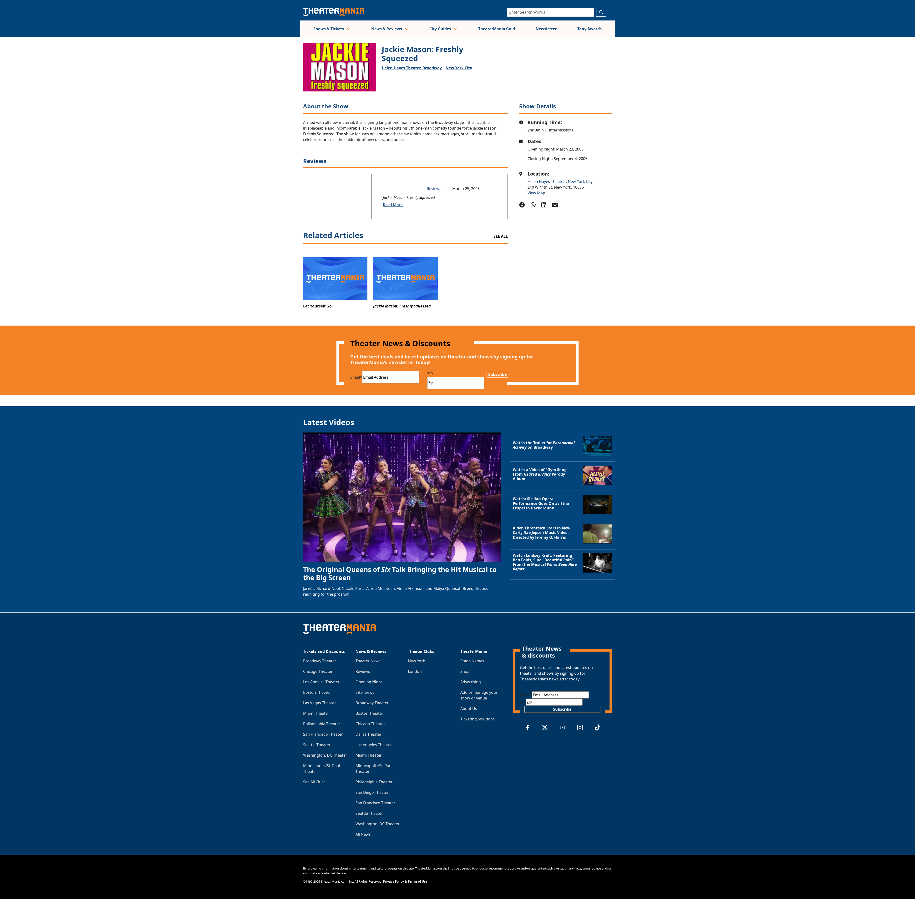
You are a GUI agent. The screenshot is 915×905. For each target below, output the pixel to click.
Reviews (434, 188)
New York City (459, 67)
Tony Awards (589, 28)
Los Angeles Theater (321, 681)
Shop (465, 671)
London (415, 671)
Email (356, 377)
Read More (393, 204)
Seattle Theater (316, 744)
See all (500, 236)
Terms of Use (417, 881)
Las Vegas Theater (319, 702)
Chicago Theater (318, 671)
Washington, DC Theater (325, 755)
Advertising (470, 681)
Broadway (432, 67)
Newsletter (546, 28)
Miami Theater (316, 713)
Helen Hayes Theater (547, 181)
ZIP (430, 374)
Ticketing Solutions (477, 719)
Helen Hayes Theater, (402, 67)
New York (416, 661)
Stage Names (472, 661)
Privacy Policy (393, 881)
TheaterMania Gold (496, 28)
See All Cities (314, 781)
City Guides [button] (440, 28)
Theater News (368, 661)
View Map (536, 193)
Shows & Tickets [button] (329, 28)
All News (363, 834)
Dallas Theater (368, 734)
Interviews (365, 692)
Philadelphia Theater (321, 723)
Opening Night (369, 681)
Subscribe (497, 374)
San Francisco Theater (323, 734)
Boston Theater (317, 692)
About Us (468, 708)
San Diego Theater (372, 792)
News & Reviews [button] (387, 28)
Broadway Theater (319, 661)
